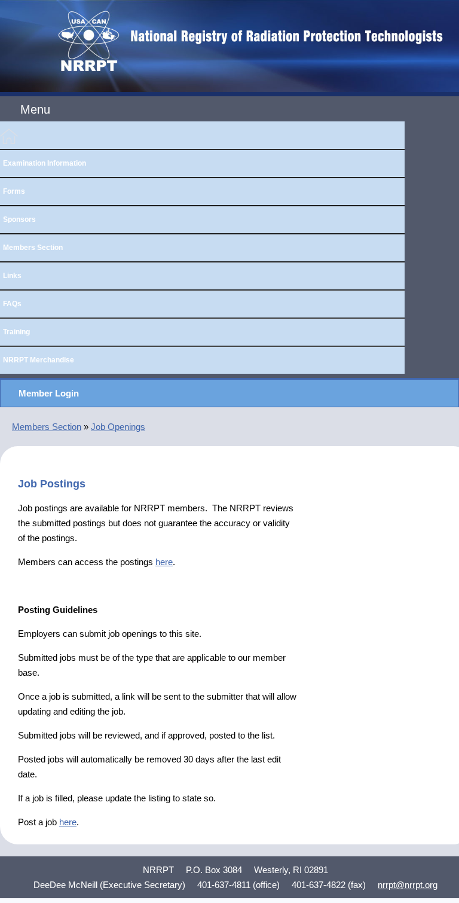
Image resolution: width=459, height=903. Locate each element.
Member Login (49, 393)
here (164, 562)
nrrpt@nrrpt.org (407, 885)
